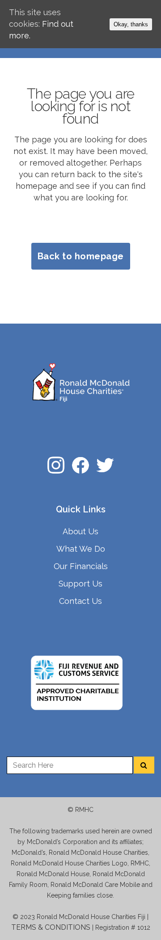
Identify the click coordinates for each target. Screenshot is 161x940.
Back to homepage (81, 256)
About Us (80, 531)
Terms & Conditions (50, 927)
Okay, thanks (131, 24)
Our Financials (81, 566)
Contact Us (80, 601)
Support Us (80, 583)
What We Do (80, 548)
